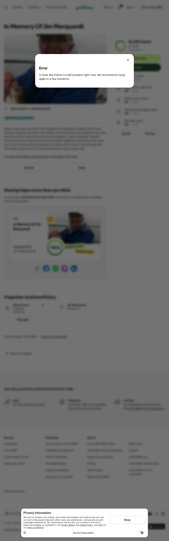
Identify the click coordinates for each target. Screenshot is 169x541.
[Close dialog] (128, 60)
